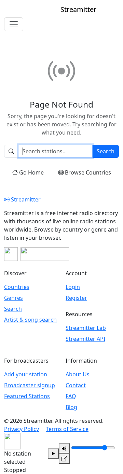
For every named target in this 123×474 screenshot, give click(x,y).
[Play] (53, 453)
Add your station (25, 374)
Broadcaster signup (29, 385)
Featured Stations (27, 396)
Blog (71, 407)
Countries (16, 287)
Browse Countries (88, 172)
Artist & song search (30, 319)
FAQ (71, 396)
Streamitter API (85, 339)
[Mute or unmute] (64, 448)
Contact (76, 385)
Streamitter (25, 199)
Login (73, 287)
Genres (13, 298)
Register (76, 298)
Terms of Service (67, 429)
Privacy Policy (21, 429)
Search (105, 151)
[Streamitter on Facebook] (11, 254)
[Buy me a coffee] (44, 254)
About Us (78, 374)
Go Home (31, 172)
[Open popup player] (64, 459)
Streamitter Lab (86, 328)
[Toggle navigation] (13, 24)
